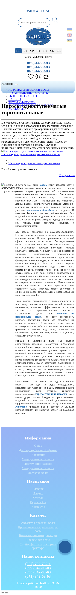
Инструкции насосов (38, 463)
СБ (52, 50)
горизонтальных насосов (51, 393)
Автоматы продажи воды (38, 523)
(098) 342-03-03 (38, 67)
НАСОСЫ (14, 99)
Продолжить (67, 175)
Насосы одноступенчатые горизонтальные (34, 163)
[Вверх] (2, 592)
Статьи (38, 497)
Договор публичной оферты (38, 450)
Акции (38, 493)
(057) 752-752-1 (38, 564)
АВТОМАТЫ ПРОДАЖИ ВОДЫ (28, 89)
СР (32, 50)
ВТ (25, 50)
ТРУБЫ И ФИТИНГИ (22, 102)
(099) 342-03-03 (38, 63)
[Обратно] (6, 592)
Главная (38, 488)
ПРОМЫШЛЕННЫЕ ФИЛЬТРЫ (28, 92)
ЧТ (38, 50)
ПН (18, 50)
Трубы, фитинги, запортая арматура (38, 546)
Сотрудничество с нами (38, 459)
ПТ (45, 50)
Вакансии (38, 454)
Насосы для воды (38, 540)
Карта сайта (38, 502)
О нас (38, 445)
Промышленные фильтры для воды (38, 529)
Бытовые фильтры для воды (38, 535)
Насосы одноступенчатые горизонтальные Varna (30, 154)
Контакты (38, 507)
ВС (59, 50)
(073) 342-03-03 (38, 71)
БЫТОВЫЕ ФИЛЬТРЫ (22, 96)
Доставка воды (38, 473)
